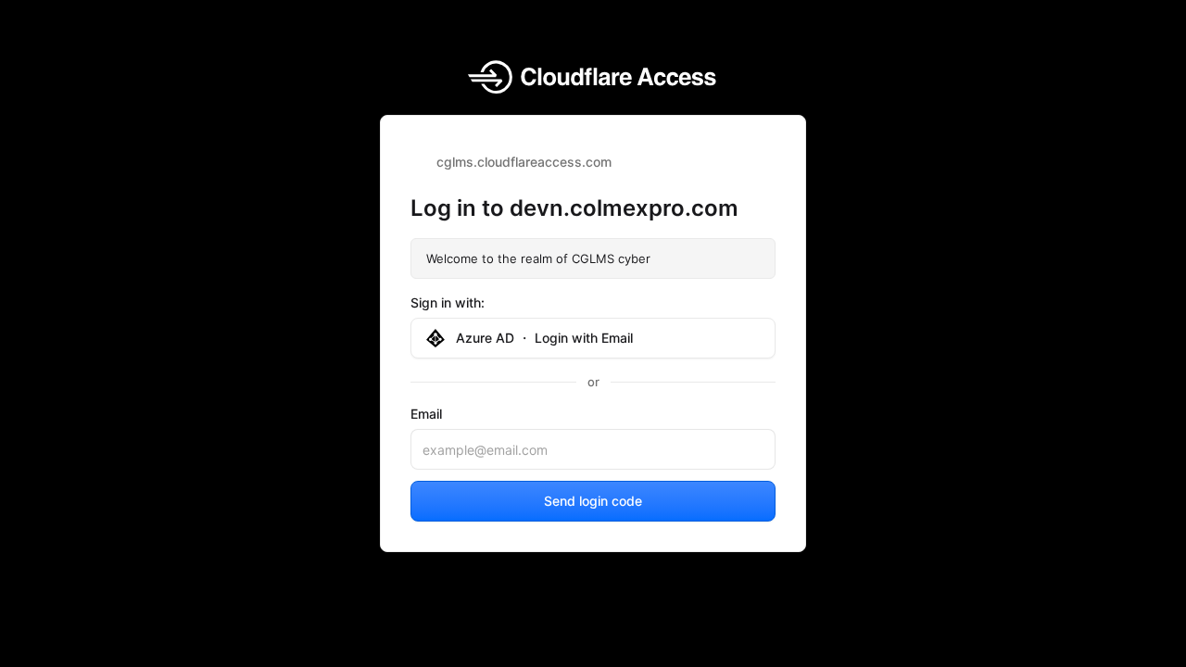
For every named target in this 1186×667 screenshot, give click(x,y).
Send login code (593, 501)
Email (426, 414)
